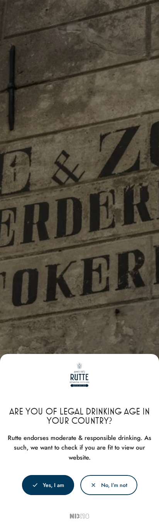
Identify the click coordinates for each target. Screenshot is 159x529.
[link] (108, 485)
